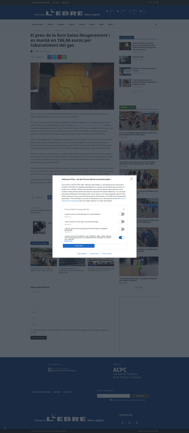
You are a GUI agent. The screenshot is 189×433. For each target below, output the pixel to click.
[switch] (121, 214)
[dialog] (94, 216)
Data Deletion (82, 253)
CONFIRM (79, 246)
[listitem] (94, 209)
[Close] (132, 179)
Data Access (94, 253)
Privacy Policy (107, 253)
